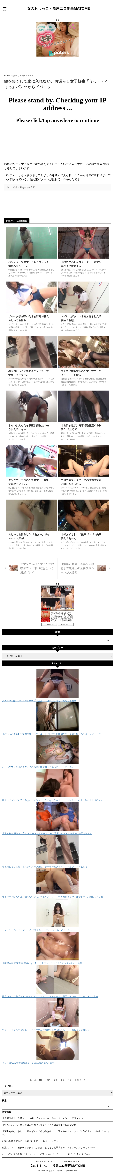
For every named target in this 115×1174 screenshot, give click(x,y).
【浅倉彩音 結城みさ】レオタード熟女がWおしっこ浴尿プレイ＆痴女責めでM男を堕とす (47, 833)
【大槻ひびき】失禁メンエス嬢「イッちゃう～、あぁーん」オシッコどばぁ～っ (42, 1118)
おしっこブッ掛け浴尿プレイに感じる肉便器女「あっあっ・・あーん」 (38, 767)
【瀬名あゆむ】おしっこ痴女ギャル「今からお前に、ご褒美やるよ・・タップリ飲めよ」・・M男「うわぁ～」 (56, 1133)
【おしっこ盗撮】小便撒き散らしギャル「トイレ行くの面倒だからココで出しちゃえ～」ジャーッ (51, 733)
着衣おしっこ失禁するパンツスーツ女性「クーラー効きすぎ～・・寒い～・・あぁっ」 (46, 866)
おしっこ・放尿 (36, 1080)
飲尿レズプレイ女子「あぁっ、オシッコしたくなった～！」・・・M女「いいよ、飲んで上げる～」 (52, 800)
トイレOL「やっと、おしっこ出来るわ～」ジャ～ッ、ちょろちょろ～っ (38, 930)
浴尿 (69, 1080)
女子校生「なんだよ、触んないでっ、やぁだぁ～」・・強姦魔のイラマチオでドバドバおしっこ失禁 (52, 896)
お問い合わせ (80, 1080)
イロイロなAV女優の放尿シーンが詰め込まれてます (28, 1062)
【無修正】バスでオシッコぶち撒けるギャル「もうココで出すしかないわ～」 (41, 1124)
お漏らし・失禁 (51, 1080)
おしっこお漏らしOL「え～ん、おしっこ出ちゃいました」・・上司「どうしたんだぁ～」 (47, 1154)
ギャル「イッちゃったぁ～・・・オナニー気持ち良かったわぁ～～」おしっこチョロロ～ (47, 1029)
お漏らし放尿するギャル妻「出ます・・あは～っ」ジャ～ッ (32, 1141)
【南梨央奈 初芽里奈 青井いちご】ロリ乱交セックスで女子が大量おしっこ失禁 (42, 963)
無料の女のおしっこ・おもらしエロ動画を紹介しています (57, 1161)
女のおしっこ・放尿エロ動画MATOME (58, 8)
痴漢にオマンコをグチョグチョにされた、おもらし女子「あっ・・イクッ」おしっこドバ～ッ (49, 1147)
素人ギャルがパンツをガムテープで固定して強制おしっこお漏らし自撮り (39, 700)
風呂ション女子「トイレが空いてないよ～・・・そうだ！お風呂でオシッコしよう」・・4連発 (50, 996)
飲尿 (62, 1080)
